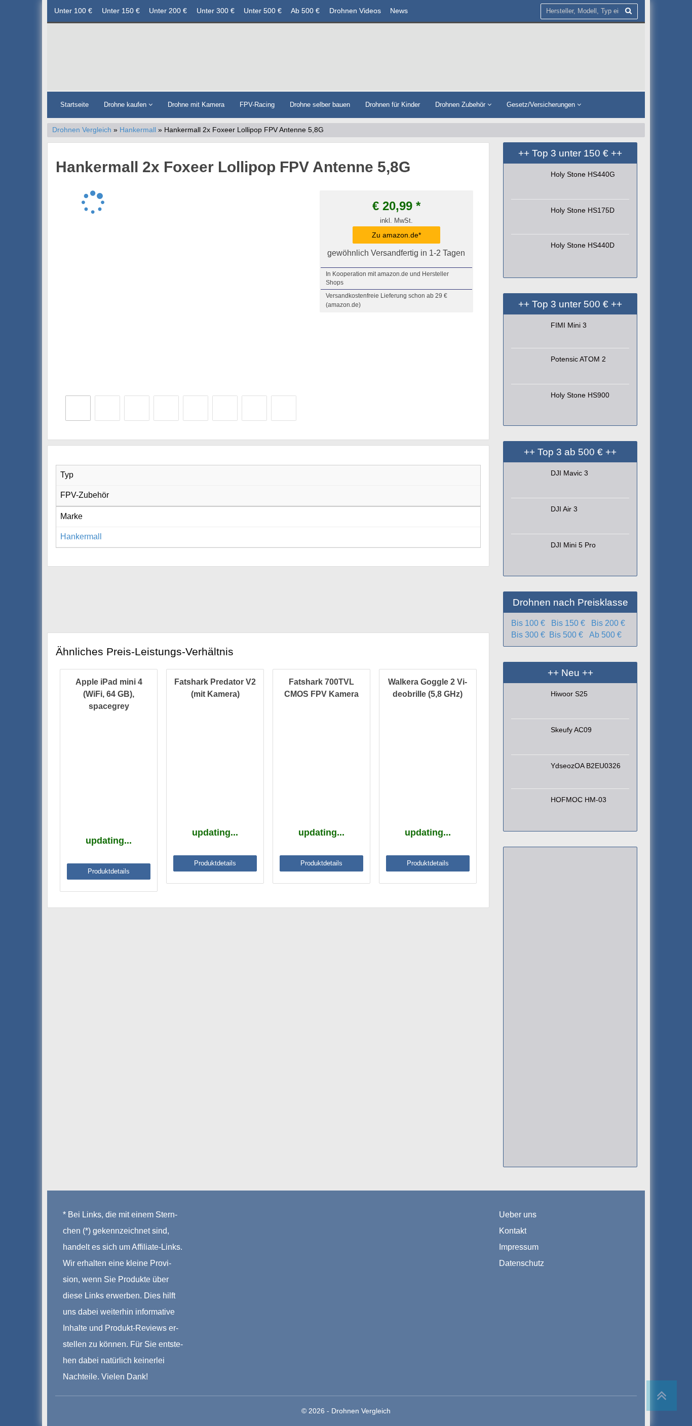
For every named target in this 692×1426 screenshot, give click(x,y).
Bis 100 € (528, 623)
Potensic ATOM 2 (578, 359)
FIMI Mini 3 (569, 325)
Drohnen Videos (355, 11)
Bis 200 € (608, 623)
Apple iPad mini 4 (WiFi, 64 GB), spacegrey (108, 694)
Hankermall (138, 130)
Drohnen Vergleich (81, 130)
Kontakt (512, 1230)
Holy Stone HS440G (583, 174)
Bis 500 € (566, 634)
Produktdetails (109, 871)
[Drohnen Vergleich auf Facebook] (507, 1279)
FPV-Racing (257, 104)
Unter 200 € (168, 11)
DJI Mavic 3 (569, 473)
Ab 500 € (305, 11)
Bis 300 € (528, 634)
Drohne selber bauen (320, 104)
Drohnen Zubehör (461, 104)
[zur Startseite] (176, 59)
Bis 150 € (568, 623)
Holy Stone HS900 (580, 395)
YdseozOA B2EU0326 (586, 766)
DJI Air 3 (564, 509)
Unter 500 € (263, 11)
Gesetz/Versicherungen (542, 104)
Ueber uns (517, 1214)
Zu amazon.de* (396, 235)
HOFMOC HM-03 (578, 800)
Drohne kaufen (126, 104)
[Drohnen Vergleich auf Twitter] (528, 1279)
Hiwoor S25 (569, 694)
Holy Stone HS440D (582, 245)
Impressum (519, 1247)
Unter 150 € (121, 11)
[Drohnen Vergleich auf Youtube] (548, 1279)
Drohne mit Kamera (196, 104)
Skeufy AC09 (571, 730)
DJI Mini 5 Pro (573, 545)
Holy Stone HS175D (582, 210)
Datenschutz (521, 1263)
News (399, 11)
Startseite (74, 104)
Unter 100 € (73, 11)
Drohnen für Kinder (392, 104)
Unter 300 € (216, 11)
